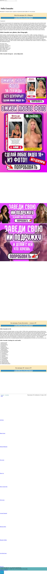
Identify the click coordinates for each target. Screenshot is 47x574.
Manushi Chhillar (3, 540)
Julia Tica (2, 566)
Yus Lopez (2, 460)
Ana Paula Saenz (3, 553)
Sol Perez (2, 420)
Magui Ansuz (2, 433)
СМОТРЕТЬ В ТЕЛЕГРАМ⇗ (23, 18)
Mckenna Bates (3, 526)
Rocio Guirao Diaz (3, 486)
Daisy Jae (2, 473)
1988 (2, 396)
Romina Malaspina (3, 446)
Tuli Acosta (2, 500)
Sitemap (1, 569)
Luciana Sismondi (3, 513)
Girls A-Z (6, 569)
